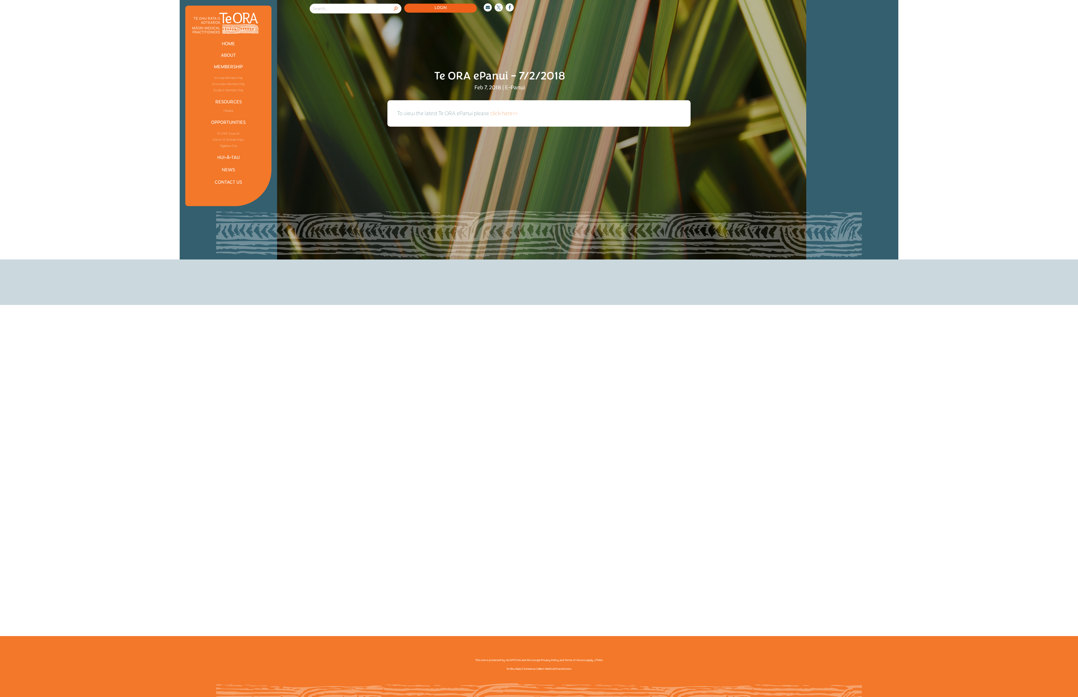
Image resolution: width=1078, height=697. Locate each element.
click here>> (504, 113)
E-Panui (515, 87)
